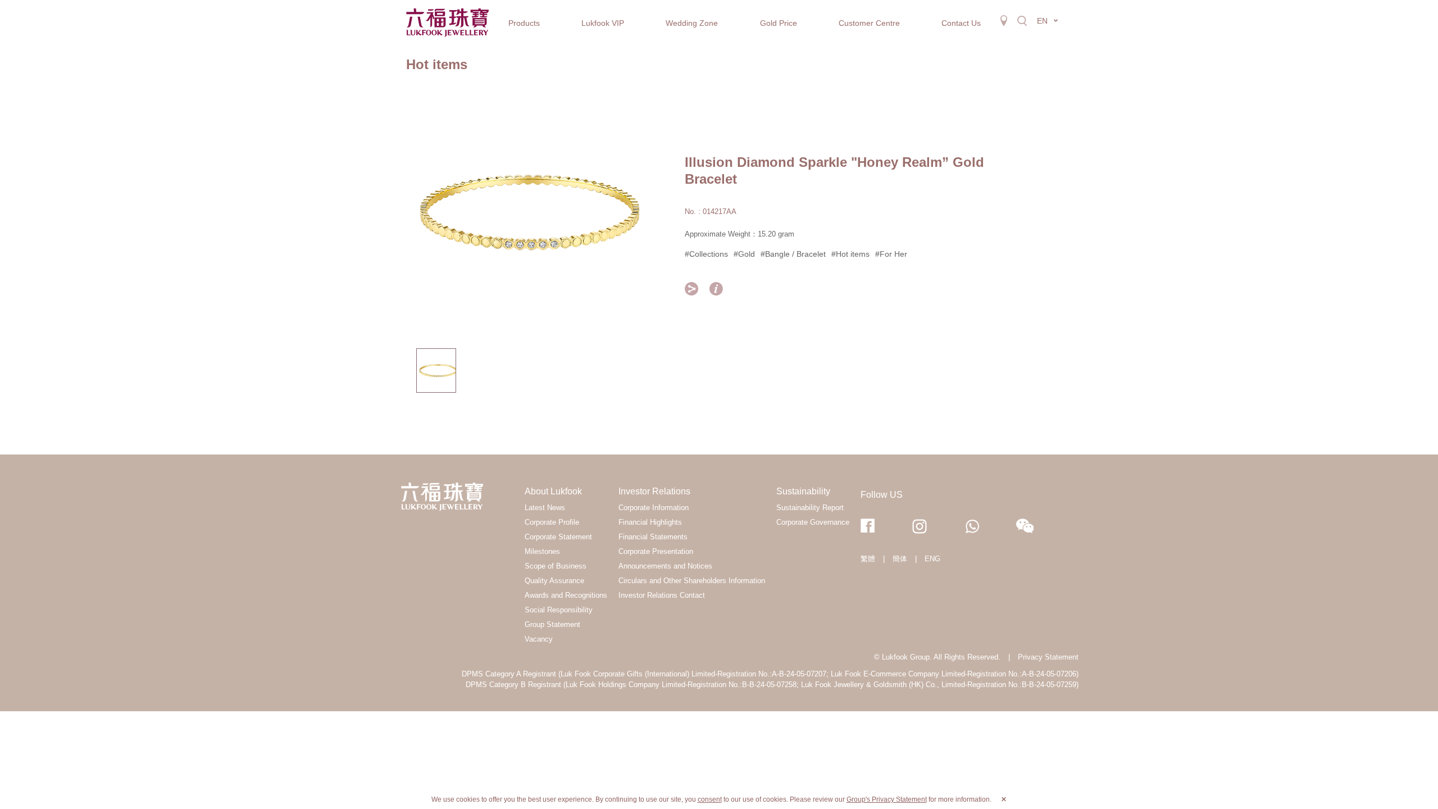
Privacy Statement (1048, 657)
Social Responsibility (559, 610)
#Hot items (850, 253)
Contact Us (961, 23)
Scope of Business (555, 566)
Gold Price (778, 23)
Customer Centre (869, 23)
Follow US (882, 494)
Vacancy (539, 639)
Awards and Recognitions (566, 595)
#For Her (891, 253)
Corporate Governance (812, 522)
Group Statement (552, 624)
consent (710, 799)
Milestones (542, 551)
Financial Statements (653, 537)
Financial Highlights (650, 522)
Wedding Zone (692, 23)
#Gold (744, 253)
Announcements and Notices (665, 566)
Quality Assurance (554, 580)
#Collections (706, 253)
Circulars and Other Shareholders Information (691, 580)
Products (524, 23)
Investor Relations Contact (661, 595)
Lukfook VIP (602, 23)
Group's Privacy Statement (887, 799)
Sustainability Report (810, 507)
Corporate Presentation (655, 551)
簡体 (900, 559)
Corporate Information (653, 507)
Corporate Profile (552, 522)
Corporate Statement (558, 537)
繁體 (868, 559)
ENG (932, 559)
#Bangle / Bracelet (793, 253)
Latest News (545, 507)
